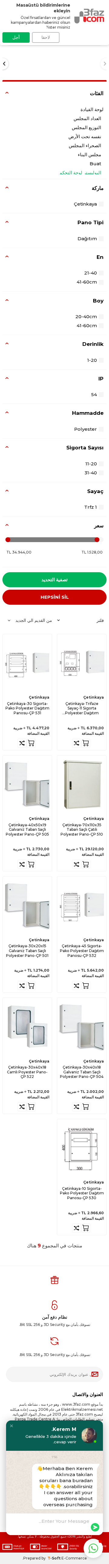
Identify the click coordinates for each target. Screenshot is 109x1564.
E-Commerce (74, 1558)
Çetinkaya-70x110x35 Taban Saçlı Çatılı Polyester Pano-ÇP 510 (82, 829)
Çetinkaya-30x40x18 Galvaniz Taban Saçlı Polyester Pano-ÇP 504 (82, 1072)
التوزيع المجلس (86, 127)
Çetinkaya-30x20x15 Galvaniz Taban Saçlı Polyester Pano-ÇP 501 (27, 950)
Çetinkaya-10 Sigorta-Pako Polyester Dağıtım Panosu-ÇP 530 (82, 1193)
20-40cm (86, 316)
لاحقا (45, 37)
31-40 (90, 473)
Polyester (85, 429)
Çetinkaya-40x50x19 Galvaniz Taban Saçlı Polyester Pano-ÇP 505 (27, 829)
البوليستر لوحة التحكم (80, 172)
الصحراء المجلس (85, 145)
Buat (95, 163)
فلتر (100, 620)
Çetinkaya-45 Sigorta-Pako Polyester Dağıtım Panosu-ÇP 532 (82, 950)
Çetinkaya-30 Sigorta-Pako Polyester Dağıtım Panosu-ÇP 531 (27, 708)
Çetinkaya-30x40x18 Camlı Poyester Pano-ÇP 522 (27, 1072)
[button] (11, 1426)
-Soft (54, 1558)
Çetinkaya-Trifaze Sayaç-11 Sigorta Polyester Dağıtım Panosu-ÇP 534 (82, 708)
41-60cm (87, 282)
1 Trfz (90, 507)
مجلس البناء (89, 154)
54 (94, 394)
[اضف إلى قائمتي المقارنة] (76, 743)
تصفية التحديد (54, 579)
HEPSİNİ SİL (55, 597)
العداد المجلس (87, 118)
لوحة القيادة (92, 109)
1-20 (92, 360)
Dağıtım (87, 238)
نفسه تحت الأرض (84, 136)
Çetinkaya (85, 204)
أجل (16, 37)
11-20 (91, 464)
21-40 (90, 273)
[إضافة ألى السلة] (85, 743)
